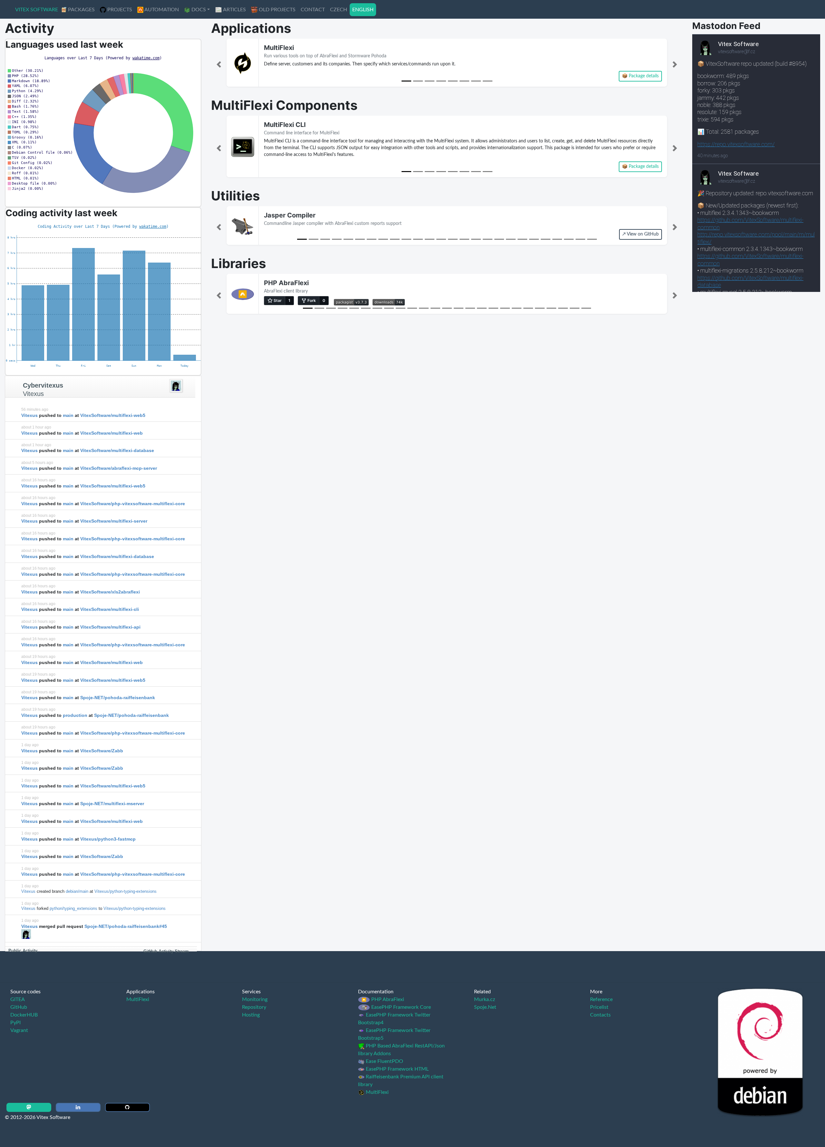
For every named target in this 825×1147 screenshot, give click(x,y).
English (363, 9)
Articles (234, 9)
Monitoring (254, 999)
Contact (313, 9)
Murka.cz (484, 999)
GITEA (17, 999)
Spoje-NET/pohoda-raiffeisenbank (117, 697)
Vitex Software (36, 9)
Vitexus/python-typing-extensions (125, 891)
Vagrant (19, 1030)
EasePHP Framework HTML (396, 1069)
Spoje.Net (485, 1007)
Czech (338, 9)
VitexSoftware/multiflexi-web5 (112, 415)
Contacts (600, 1014)
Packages (81, 9)
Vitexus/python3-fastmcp (108, 839)
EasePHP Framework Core (400, 1007)
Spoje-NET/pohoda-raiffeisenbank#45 (125, 926)
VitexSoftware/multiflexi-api (110, 627)
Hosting (251, 1014)
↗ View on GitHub (640, 234)
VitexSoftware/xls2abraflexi (110, 591)
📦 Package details (640, 76)
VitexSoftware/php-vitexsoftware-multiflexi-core (132, 503)
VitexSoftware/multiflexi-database (117, 450)
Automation (161, 9)
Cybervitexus (43, 385)
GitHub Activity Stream (166, 951)
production (75, 715)
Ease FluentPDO (383, 1061)
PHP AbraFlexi (286, 283)
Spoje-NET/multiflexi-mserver (112, 803)
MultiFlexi (279, 48)
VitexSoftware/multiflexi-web (111, 433)
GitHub (18, 1007)
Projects (119, 9)
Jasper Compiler (289, 215)
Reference (601, 999)
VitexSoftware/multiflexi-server (113, 521)
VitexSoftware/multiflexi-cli (109, 609)
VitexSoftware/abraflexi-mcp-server (118, 468)
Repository (254, 1007)
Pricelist (599, 1007)
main (68, 415)
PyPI (15, 1022)
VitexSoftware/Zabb (101, 750)
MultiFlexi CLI (285, 125)
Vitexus (33, 393)
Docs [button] (198, 9)
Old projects (276, 9)
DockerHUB (24, 1014)
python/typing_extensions (73, 908)
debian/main (77, 891)
